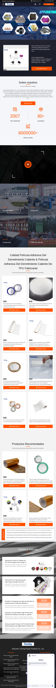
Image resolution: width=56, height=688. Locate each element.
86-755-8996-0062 (49, 1)
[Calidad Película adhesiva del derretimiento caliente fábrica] (28, 23)
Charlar (48, 4)
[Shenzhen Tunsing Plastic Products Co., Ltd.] (9, 4)
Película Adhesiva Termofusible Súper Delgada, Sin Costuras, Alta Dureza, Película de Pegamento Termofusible (30, 534)
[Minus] (52, 655)
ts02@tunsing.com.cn (37, 1)
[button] (6, 21)
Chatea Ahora (42, 68)
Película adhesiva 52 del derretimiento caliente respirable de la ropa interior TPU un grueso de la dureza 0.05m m (30, 536)
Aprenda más (28, 103)
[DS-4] (28, 164)
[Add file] (29, 685)
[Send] (52, 685)
